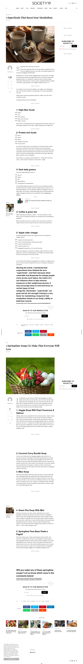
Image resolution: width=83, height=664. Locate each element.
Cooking (24, 601)
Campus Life (57, 628)
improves (21, 248)
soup (40, 601)
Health (9, 14)
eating (28, 601)
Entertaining (32, 601)
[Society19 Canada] (41, 3)
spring (43, 601)
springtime (47, 601)
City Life (7, 628)
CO (21, 601)
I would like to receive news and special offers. (36, 319)
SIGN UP (44, 315)
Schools (61, 8)
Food (7, 14)
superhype (23, 325)
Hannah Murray (10, 403)
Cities (66, 8)
